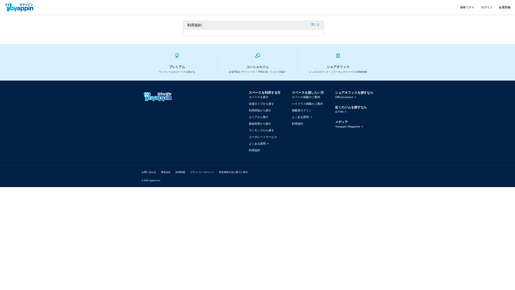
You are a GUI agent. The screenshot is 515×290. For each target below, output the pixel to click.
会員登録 (505, 7)
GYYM (339, 111)
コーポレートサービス (263, 137)
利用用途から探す (260, 110)
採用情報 (180, 172)
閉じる (315, 24)
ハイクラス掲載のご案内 (307, 103)
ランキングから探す (261, 130)
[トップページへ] (19, 7)
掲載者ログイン (302, 110)
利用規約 (254, 150)
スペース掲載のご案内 (306, 97)
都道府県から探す (260, 123)
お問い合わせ (149, 172)
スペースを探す (259, 97)
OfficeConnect (344, 97)
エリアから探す (259, 117)
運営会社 (166, 172)
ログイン (487, 7)
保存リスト (467, 7)
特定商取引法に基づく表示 (233, 172)
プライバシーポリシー (202, 172)
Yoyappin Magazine (347, 126)
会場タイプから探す (261, 103)
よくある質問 (257, 143)
